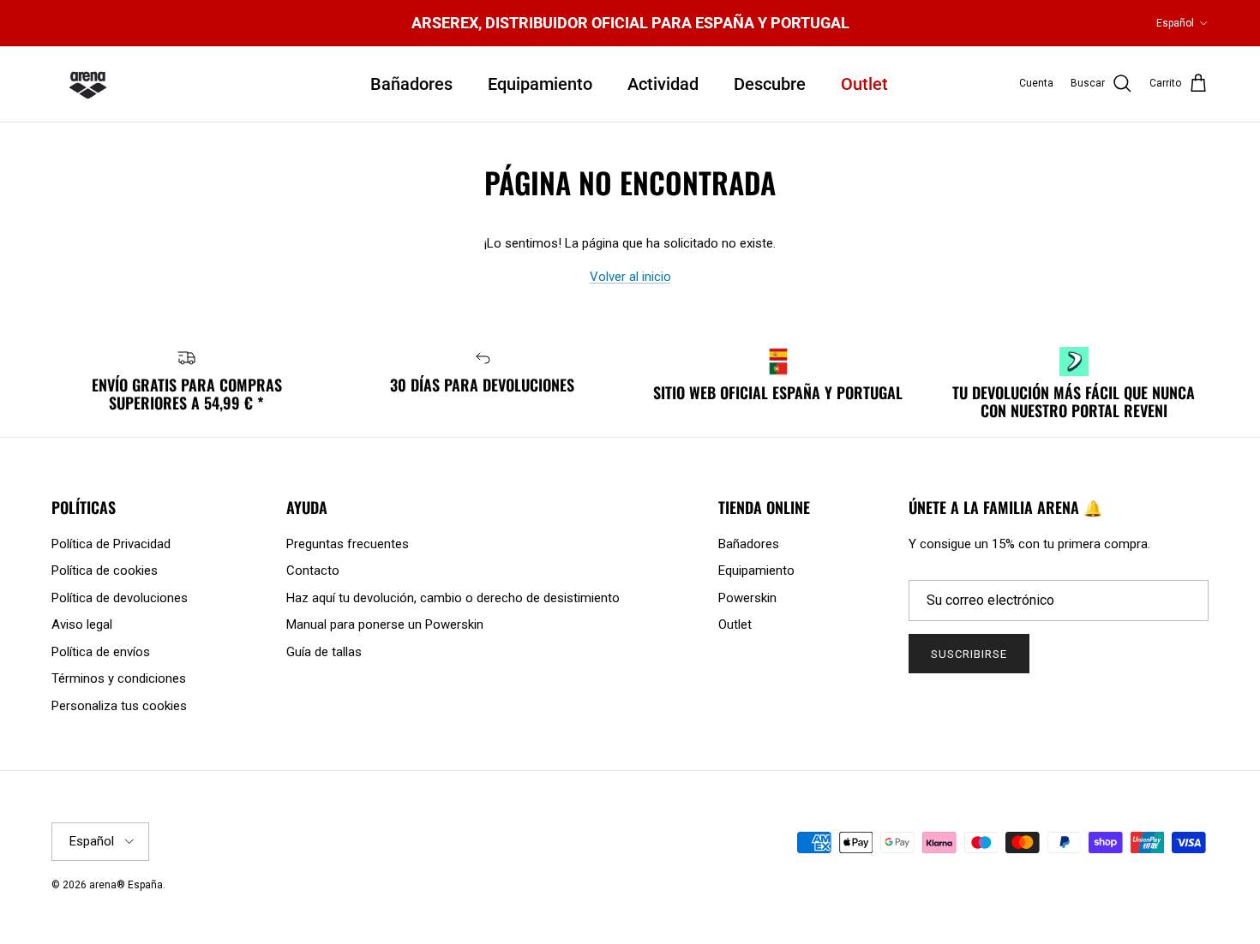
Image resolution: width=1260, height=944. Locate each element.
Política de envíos (100, 652)
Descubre (770, 84)
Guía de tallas (324, 652)
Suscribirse (969, 654)
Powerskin (747, 598)
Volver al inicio (630, 276)
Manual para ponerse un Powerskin (384, 624)
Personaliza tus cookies (119, 706)
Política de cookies (104, 570)
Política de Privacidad (111, 544)
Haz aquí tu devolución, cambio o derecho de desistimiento (453, 598)
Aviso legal (81, 624)
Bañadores (411, 84)
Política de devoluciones (119, 598)
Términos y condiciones (118, 678)
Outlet (864, 84)
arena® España (126, 885)
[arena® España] (87, 84)
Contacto (312, 570)
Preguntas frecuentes (347, 544)
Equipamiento (540, 84)
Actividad (663, 84)
